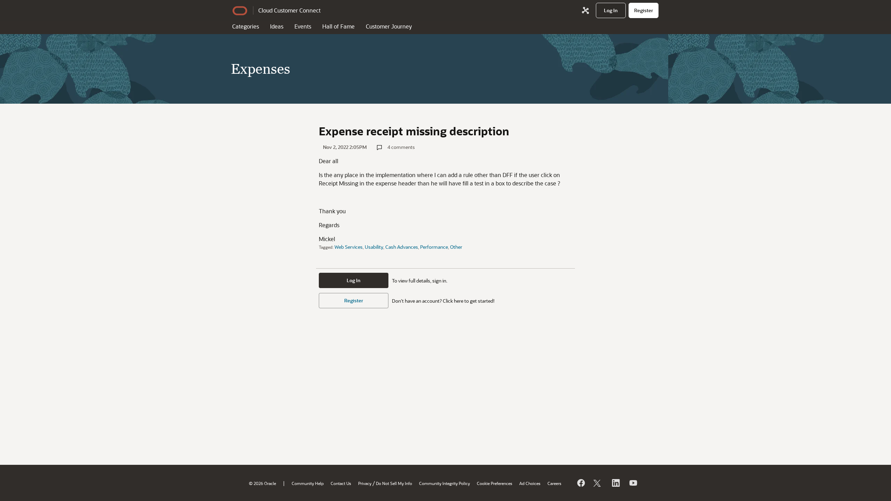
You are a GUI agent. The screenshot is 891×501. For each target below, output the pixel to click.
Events (302, 26)
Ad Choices (530, 483)
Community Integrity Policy (444, 483)
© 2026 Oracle (262, 483)
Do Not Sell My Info (394, 483)
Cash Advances (401, 247)
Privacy (364, 483)
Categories (245, 26)
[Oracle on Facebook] (580, 483)
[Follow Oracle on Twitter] (597, 483)
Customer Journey (389, 26)
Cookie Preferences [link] (494, 483)
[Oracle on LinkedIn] (615, 483)
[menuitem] (611, 10)
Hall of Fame (338, 26)
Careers (554, 483)
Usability (374, 247)
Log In (354, 280)
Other (456, 247)
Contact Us (341, 483)
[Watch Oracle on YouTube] (632, 483)
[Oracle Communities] (585, 10)
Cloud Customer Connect (289, 10)
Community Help (308, 483)
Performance (434, 247)
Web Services (348, 247)
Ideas (276, 26)
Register (353, 300)
